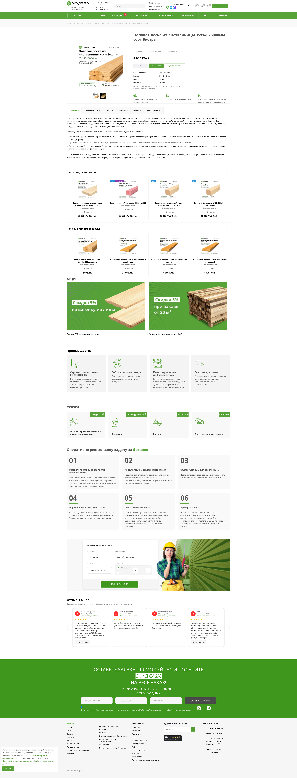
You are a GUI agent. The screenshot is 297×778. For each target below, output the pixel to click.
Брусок (70, 734)
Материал (91, 551)
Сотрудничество (139, 743)
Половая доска (73, 747)
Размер (90, 563)
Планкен (102, 729)
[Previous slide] (69, 627)
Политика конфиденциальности (145, 760)
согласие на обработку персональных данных (100, 710)
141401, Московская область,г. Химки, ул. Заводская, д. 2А (103, 6)
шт (122, 572)
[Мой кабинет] (189, 6)
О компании (137, 727)
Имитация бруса (73, 743)
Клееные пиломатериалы (109, 726)
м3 (122, 567)
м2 (129, 567)
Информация (138, 723)
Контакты (136, 730)
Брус (69, 730)
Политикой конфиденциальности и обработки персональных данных (166, 710)
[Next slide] (227, 627)
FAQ (133, 747)
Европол (70, 753)
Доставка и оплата (139, 740)
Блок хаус (71, 737)
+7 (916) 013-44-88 (176, 4)
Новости (135, 753)
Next (228, 172)
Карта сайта (137, 756)
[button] (82, 15)
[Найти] (142, 6)
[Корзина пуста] (208, 6)
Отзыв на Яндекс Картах (90, 616)
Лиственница (104, 744)
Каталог (71, 723)
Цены (134, 737)
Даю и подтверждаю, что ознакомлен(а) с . (136, 710)
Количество (119, 563)
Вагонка (70, 740)
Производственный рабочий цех (113, 748)
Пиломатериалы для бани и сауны (113, 736)
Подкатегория (120, 551)
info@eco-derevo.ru (156, 3)
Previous (225, 172)
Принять (8, 768)
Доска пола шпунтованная (78, 750)
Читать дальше (82, 642)
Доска (69, 727)
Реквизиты (136, 734)
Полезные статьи (139, 750)
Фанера (102, 733)
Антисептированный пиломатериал (107, 740)
